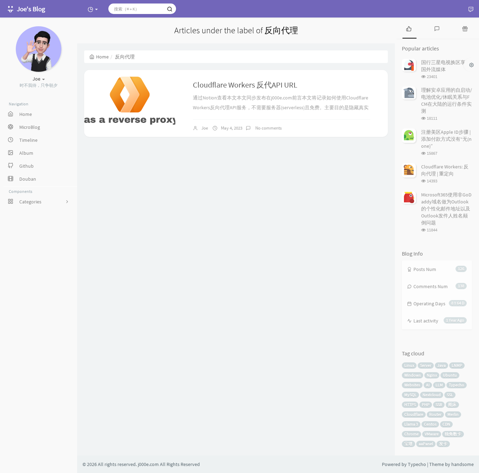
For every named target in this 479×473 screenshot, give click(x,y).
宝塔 (408, 443)
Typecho (456, 385)
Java (441, 365)
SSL (450, 394)
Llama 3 (411, 424)
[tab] (409, 28)
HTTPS (410, 404)
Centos (430, 424)
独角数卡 (453, 434)
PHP (426, 404)
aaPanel (426, 443)
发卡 (443, 443)
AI (428, 385)
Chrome (411, 434)
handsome (462, 464)
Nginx (432, 375)
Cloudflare (413, 414)
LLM (439, 385)
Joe (204, 128)
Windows (412, 375)
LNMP (457, 365)
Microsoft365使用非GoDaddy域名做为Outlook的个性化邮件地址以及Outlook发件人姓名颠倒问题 (446, 209)
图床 (452, 404)
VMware (432, 434)
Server (425, 365)
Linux (409, 365)
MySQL (410, 394)
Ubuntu (450, 375)
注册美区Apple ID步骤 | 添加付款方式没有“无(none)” (446, 139)
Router (435, 414)
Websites (412, 385)
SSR (439, 404)
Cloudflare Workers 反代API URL (245, 85)
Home (102, 57)
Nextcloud (432, 394)
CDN (446, 424)
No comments (268, 128)
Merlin (453, 414)
